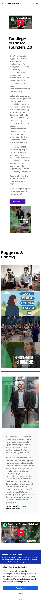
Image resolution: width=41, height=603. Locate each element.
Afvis (20, 599)
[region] (20, 583)
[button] (37, 3)
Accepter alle (20, 588)
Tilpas (20, 593)
